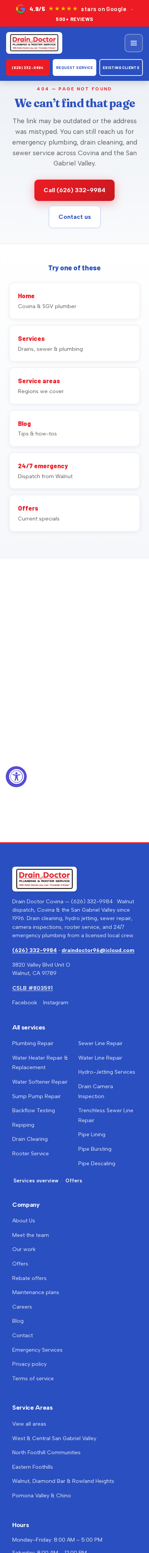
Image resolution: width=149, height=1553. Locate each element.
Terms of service (33, 1378)
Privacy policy (29, 1364)
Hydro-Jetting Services (106, 1072)
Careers (22, 1307)
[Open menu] (134, 43)
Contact (22, 1335)
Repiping (23, 1125)
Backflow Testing (33, 1110)
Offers (73, 1181)
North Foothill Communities (46, 1452)
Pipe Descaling (96, 1163)
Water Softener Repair (40, 1082)
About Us (23, 1220)
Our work (24, 1249)
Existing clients (121, 67)
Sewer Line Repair (100, 1043)
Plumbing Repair (32, 1043)
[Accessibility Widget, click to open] (16, 776)
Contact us (74, 216)
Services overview (35, 1181)
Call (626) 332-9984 (74, 190)
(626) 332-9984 (28, 67)
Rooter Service (30, 1153)
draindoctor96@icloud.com (98, 950)
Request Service (74, 67)
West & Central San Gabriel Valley (54, 1438)
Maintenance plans (35, 1292)
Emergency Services (37, 1350)
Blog (18, 1321)
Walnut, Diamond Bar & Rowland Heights (63, 1481)
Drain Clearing (30, 1139)
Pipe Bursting (95, 1149)
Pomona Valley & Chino (41, 1495)
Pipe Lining (91, 1134)
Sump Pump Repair (36, 1096)
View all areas (29, 1424)
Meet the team (30, 1235)
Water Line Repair (100, 1058)
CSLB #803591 (32, 988)
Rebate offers (29, 1278)
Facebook (24, 1002)
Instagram (55, 1002)
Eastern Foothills (32, 1467)
